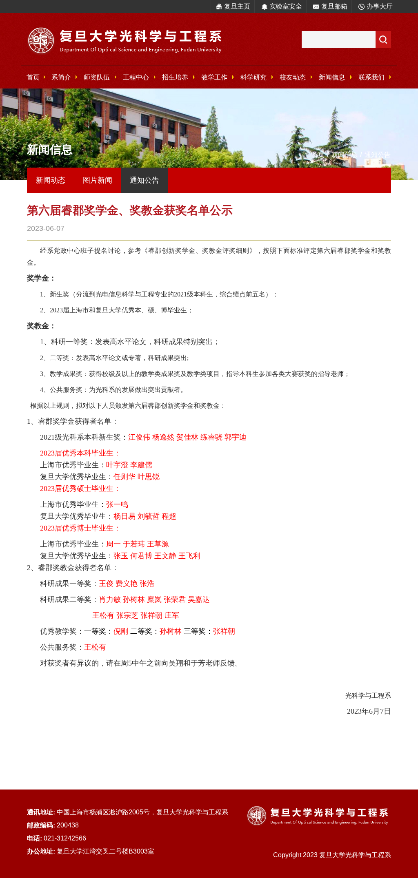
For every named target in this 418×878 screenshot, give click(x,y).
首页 (33, 77)
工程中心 (136, 77)
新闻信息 (332, 77)
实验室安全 (285, 6)
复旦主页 (237, 6)
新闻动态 (50, 180)
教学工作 (214, 77)
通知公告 (378, 154)
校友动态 (293, 77)
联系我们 (371, 77)
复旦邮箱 (334, 6)
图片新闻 (97, 180)
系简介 (61, 77)
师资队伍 (97, 77)
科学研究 (253, 77)
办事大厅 (380, 6)
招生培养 (175, 77)
